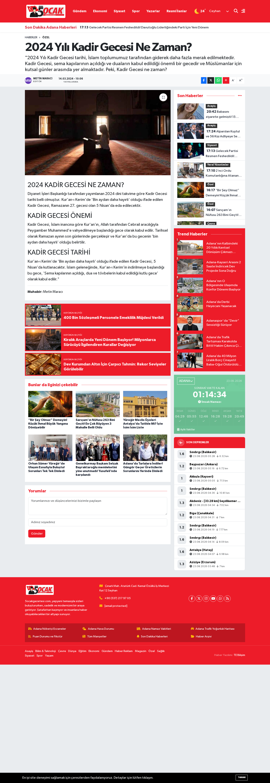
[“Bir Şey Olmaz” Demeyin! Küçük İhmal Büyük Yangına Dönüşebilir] (50, 404)
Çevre (211, 224)
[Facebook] (192, 598)
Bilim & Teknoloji (45, 651)
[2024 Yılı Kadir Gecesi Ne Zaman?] (98, 132)
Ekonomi (100, 11)
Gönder (37, 533)
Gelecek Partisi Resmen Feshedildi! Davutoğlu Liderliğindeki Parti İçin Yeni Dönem (144, 27)
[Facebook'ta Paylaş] (204, 80)
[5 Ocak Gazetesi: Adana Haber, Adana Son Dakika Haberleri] (46, 11)
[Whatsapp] (220, 598)
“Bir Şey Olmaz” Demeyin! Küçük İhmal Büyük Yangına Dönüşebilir (48, 423)
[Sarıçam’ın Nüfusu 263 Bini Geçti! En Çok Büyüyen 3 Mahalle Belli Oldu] (98, 404)
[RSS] (227, 598)
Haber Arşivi (203, 636)
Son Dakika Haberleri (154, 636)
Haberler (31, 37)
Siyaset (119, 11)
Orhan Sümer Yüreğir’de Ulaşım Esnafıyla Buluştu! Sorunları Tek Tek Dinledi (46, 467)
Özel (46, 37)
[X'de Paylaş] (210, 80)
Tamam (241, 777)
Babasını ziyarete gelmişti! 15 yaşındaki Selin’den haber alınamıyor (221, 114)
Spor (136, 11)
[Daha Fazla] (226, 80)
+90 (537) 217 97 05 (118, 598)
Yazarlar (153, 11)
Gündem (79, 11)
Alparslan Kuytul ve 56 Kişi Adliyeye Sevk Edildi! (223, 134)
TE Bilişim (239, 655)
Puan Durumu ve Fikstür (47, 636)
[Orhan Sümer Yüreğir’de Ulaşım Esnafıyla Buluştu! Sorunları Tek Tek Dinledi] (50, 447)
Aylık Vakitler (187, 429)
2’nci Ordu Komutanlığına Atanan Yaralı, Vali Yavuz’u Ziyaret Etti (222, 173)
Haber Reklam (124, 651)
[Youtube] (213, 598)
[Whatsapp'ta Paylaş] (218, 80)
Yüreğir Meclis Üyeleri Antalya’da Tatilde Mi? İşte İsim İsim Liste (143, 423)
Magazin (140, 651)
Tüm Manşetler (97, 636)
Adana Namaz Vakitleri (156, 628)
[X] (199, 598)
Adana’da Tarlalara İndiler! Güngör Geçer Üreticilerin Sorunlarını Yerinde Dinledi (143, 467)
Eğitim (82, 651)
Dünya (72, 651)
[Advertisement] (118, 724)
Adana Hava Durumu (101, 628)
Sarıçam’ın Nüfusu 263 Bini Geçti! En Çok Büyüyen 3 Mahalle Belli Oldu (95, 423)
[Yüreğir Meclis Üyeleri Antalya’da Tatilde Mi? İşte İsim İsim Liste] (145, 404)
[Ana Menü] (241, 11)
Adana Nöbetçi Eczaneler (49, 628)
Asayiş (211, 106)
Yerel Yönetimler (218, 165)
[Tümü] (240, 95)
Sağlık (161, 651)
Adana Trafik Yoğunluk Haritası (214, 628)
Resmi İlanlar (177, 11)
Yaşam (49, 655)
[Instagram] (206, 598)
